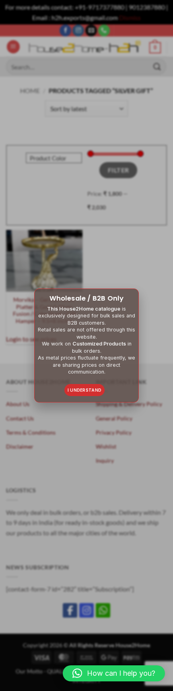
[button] (114, 673)
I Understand (85, 390)
